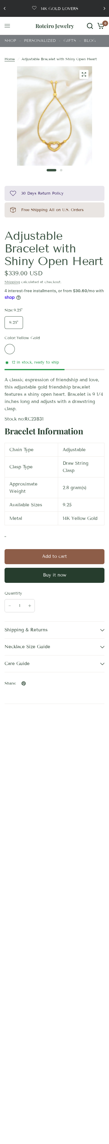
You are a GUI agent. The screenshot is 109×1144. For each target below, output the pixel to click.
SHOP (10, 40)
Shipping (12, 282)
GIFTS (70, 40)
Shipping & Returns (26, 630)
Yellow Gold (10, 349)
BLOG (90, 40)
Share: (10, 684)
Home (10, 59)
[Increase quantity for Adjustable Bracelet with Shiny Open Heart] (30, 605)
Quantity (13, 593)
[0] (99, 26)
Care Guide (17, 663)
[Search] (90, 26)
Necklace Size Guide (27, 646)
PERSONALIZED (40, 40)
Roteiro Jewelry (54, 26)
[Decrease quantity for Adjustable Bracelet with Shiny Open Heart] (10, 605)
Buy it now (54, 575)
